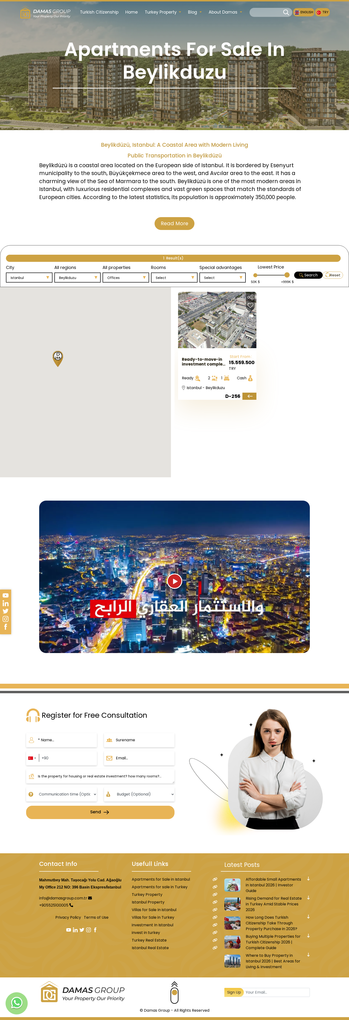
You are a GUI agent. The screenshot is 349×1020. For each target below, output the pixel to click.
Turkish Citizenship (99, 12)
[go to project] (249, 396)
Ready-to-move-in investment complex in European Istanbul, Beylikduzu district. (204, 361)
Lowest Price (271, 267)
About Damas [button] (224, 12)
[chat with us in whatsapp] (16, 1003)
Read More (174, 223)
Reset (335, 275)
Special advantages (220, 267)
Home (131, 12)
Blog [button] (193, 12)
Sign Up (234, 992)
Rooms (158, 267)
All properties (117, 267)
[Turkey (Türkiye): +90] (31, 758)
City (10, 267)
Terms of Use (96, 917)
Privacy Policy (68, 917)
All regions (65, 267)
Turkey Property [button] (161, 12)
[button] (56, 359)
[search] (286, 12)
